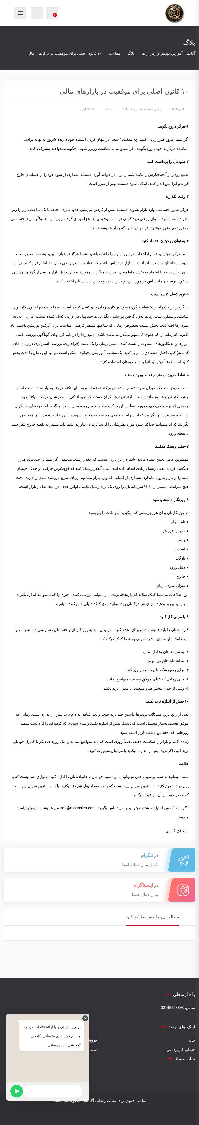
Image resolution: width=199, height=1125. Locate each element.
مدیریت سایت (131, 109)
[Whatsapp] (99, 1116)
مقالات (108, 109)
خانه (191, 1040)
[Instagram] (106, 1116)
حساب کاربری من (180, 1049)
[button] (85, 1018)
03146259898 (172, 1007)
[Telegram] (92, 1116)
